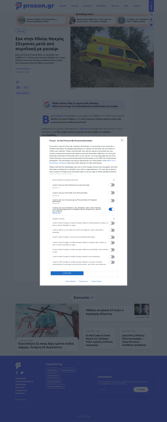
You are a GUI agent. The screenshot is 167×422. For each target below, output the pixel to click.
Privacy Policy (96, 281)
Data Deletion (71, 281)
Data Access (83, 281)
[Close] (123, 141)
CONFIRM (67, 273)
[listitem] (83, 180)
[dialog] (83, 211)
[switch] (112, 184)
